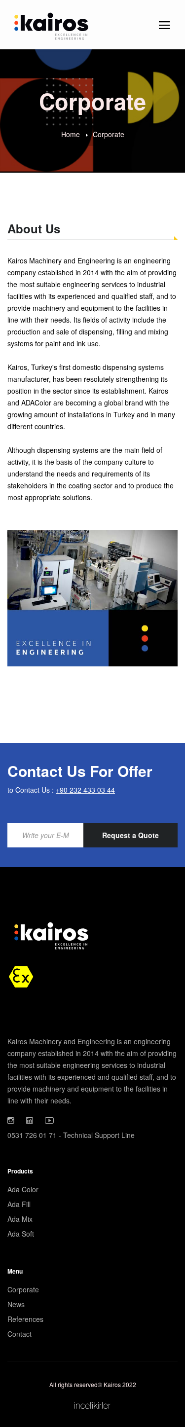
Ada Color (22, 1189)
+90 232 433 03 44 (85, 790)
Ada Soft (20, 1234)
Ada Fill (19, 1204)
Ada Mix (20, 1219)
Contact (19, 1334)
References (25, 1319)
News (16, 1304)
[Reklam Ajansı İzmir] (92, 1404)
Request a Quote (130, 835)
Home (70, 134)
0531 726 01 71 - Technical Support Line (71, 1135)
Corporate (108, 134)
